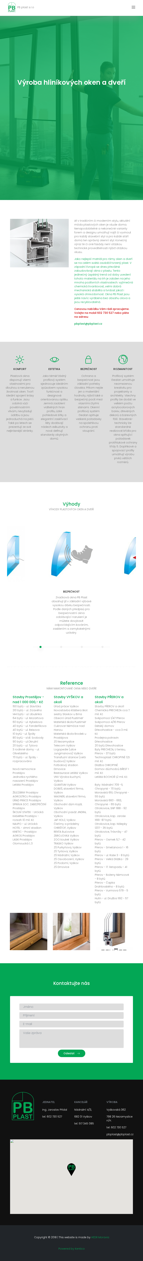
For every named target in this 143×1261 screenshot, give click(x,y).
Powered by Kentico (71, 1249)
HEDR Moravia (100, 1237)
